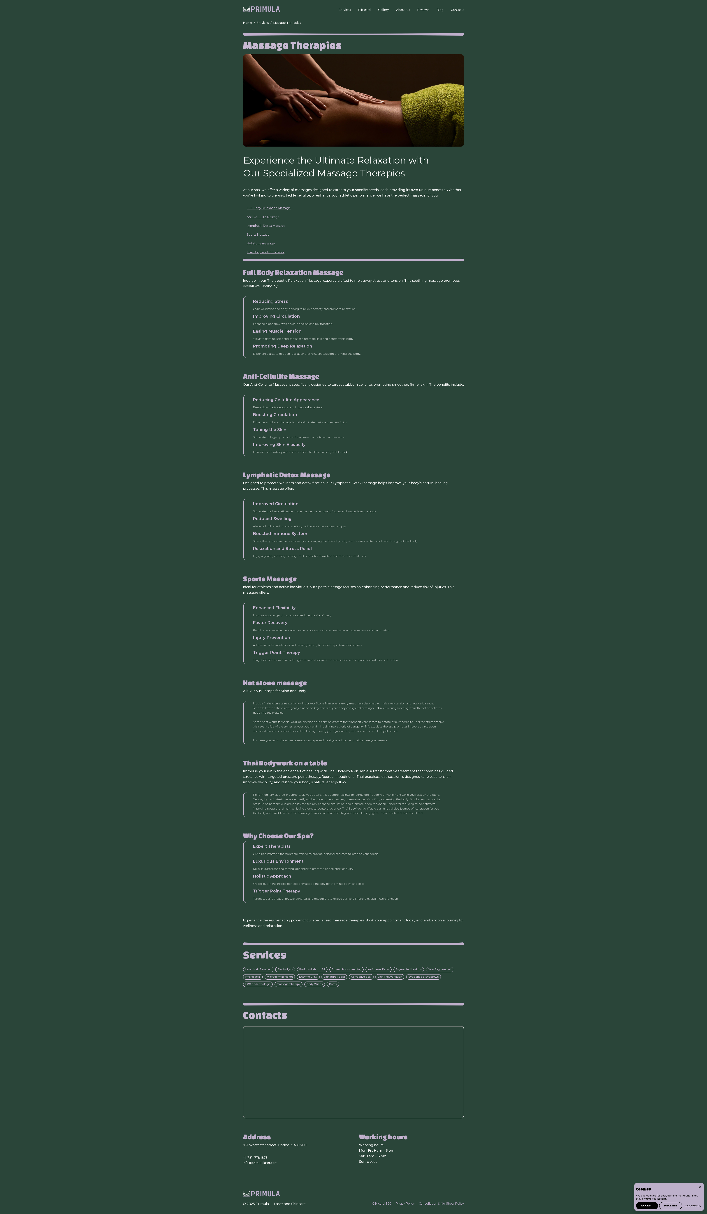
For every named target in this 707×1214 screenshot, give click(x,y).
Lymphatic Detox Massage (266, 225)
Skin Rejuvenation (390, 976)
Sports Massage (258, 234)
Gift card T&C (381, 1203)
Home (247, 23)
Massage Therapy (288, 984)
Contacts (457, 10)
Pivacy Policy (405, 1203)
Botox (333, 984)
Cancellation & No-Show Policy (441, 1203)
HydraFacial (253, 976)
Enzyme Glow (308, 976)
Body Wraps (315, 984)
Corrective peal (361, 976)
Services (345, 10)
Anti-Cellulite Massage (263, 217)
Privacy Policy (693, 1205)
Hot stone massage (261, 243)
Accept (647, 1205)
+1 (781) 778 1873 (255, 1157)
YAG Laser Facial (378, 969)
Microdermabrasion (280, 976)
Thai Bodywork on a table (265, 252)
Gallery (383, 10)
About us (403, 10)
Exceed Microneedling (346, 969)
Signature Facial (334, 976)
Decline (670, 1205)
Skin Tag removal (439, 969)
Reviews (423, 10)
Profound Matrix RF (312, 969)
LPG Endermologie (257, 984)
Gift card (364, 10)
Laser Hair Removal (258, 969)
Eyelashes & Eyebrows (423, 976)
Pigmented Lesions (409, 969)
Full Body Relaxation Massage (269, 208)
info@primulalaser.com (260, 1163)
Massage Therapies (287, 23)
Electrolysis (285, 969)
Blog (440, 10)
